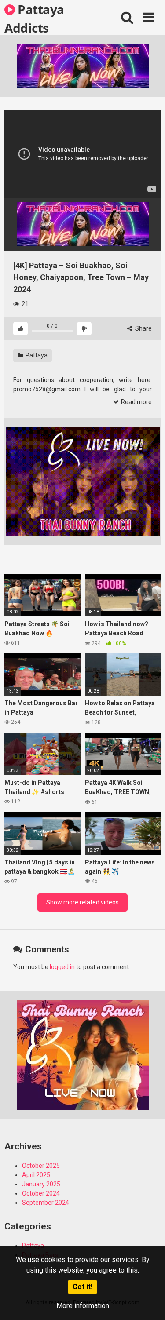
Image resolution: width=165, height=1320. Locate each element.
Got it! (82, 1287)
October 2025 (41, 1165)
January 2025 (41, 1184)
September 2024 (45, 1202)
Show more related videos (82, 902)
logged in (62, 966)
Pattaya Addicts (34, 18)
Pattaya (36, 355)
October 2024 (41, 1193)
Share (143, 328)
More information (82, 1306)
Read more (136, 401)
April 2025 (36, 1174)
